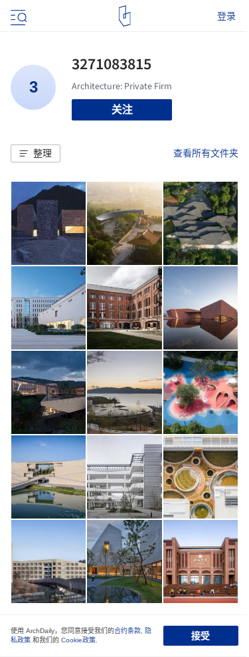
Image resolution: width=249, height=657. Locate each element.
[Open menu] (17, 16)
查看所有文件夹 (205, 153)
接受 (200, 635)
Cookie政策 (78, 640)
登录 (226, 16)
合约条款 (127, 630)
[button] (35, 153)
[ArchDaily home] (124, 16)
